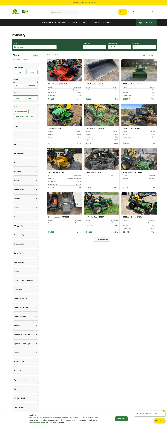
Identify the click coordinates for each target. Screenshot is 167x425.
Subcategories (112, 43)
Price (16, 79)
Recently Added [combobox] (147, 55)
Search (15, 44)
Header (17, 325)
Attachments (19, 153)
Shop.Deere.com (90, 2)
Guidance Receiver (21, 307)
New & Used (18, 67)
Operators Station (21, 380)
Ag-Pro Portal (132, 12)
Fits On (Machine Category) (24, 280)
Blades (16, 180)
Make (16, 126)
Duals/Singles (19, 262)
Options (17, 389)
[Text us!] (159, 421)
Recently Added (21, 111)
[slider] (14, 82)
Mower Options (20, 371)
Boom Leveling (20, 190)
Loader (17, 353)
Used (32, 72)
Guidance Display (20, 298)
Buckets (17, 208)
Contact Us (143, 12)
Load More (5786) (102, 239)
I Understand (121, 419)
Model (16, 135)
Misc (16, 106)
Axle (15, 162)
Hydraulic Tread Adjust (22, 344)
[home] (19, 12)
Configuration (19, 244)
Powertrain (18, 407)
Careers (122, 12)
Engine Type (18, 271)
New (19, 72)
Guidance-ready (20, 316)
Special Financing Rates (24, 116)
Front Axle (18, 289)
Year (16, 92)
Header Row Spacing (22, 335)
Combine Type (19, 235)
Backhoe (17, 171)
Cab (15, 217)
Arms (16, 144)
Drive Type (18, 253)
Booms (17, 199)
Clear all (35, 55)
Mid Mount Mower (21, 362)
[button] (152, 12)
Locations (135, 43)
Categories (86, 43)
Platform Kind (19, 398)
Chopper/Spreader (21, 226)
